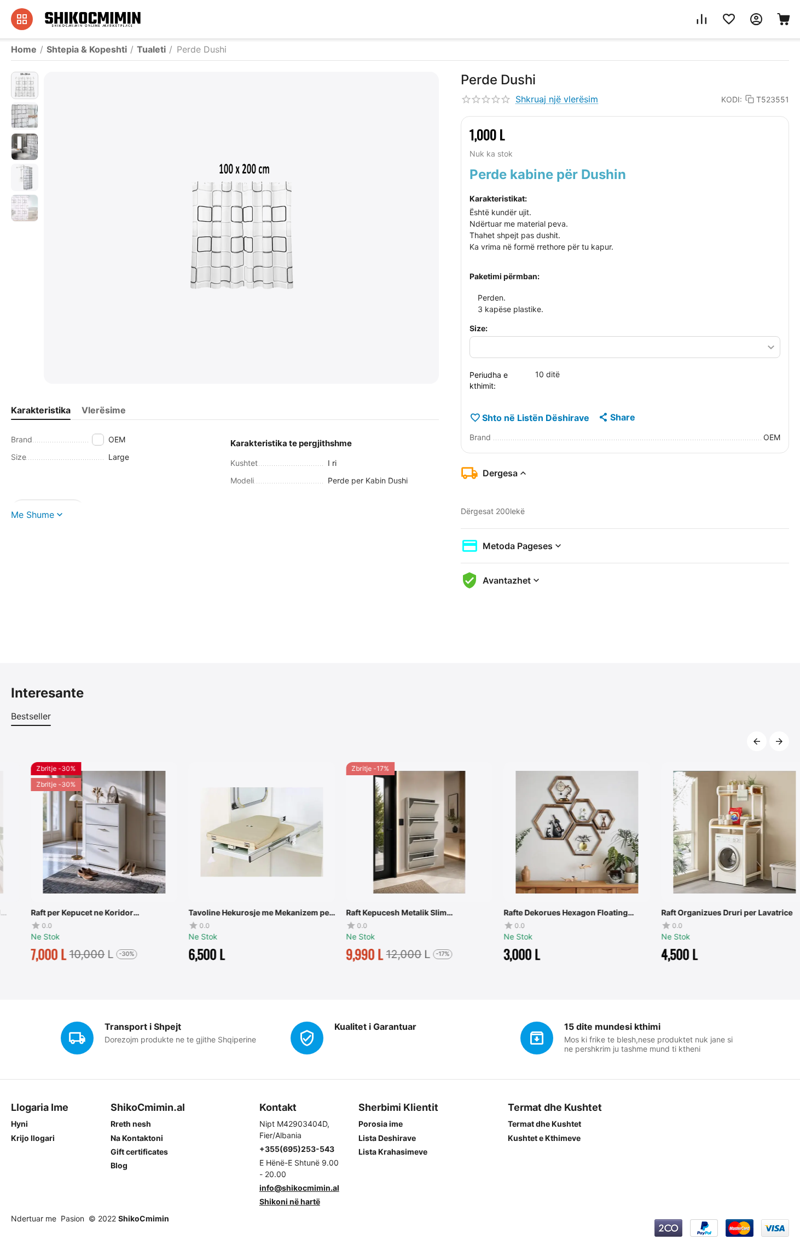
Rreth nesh (131, 1123)
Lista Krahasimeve (392, 1151)
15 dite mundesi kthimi (612, 1026)
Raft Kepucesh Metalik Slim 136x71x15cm (376, 912)
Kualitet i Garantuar (375, 1026)
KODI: (731, 99)
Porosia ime (380, 1123)
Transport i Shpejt (143, 1026)
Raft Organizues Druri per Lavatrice (707, 912)
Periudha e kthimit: (488, 380)
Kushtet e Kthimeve (544, 1138)
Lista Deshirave (387, 1138)
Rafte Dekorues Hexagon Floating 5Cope (546, 912)
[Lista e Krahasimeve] (701, 19)
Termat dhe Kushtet (544, 1123)
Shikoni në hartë (289, 1201)
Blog (119, 1165)
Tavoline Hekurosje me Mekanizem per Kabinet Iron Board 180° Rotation (240, 912)
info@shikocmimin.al (299, 1187)
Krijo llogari (33, 1138)
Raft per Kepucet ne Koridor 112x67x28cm (62, 912)
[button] (616, 417)
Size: (478, 328)
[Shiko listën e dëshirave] (729, 19)
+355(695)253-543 (296, 1149)
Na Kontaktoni (137, 1138)
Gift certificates (139, 1151)
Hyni (19, 1123)
